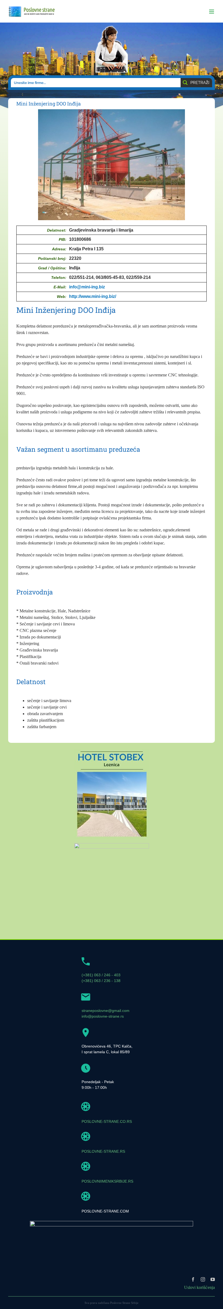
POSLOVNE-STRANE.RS (103, 1151)
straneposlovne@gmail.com (105, 1010)
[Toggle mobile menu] (212, 11)
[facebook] (193, 1279)
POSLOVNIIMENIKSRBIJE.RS (107, 1181)
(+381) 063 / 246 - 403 (101, 975)
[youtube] (212, 1279)
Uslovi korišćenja (199, 1287)
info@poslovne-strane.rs (103, 1016)
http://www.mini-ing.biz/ (92, 296)
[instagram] (203, 1279)
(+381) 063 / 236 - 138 (101, 980)
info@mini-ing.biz (87, 287)
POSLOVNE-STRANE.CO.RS (107, 1121)
